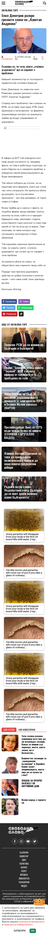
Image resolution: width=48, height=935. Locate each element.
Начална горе (10, 10)
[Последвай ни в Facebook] (14, 841)
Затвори (20, 930)
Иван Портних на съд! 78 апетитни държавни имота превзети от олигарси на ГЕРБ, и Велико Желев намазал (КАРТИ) (23, 400)
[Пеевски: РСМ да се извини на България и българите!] (24, 340)
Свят (24, 860)
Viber (26, 301)
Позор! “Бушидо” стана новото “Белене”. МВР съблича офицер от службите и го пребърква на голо (23, 373)
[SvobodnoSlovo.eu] (23, 831)
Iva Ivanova (7, 58)
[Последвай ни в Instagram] (21, 841)
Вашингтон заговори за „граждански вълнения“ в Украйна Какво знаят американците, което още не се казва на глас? (34, 766)
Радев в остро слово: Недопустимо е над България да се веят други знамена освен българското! (23, 492)
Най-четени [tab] (9, 729)
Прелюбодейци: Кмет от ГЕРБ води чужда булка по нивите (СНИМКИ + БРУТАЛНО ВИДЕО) (23, 432)
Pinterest (11, 314)
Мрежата (24, 874)
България (24, 852)
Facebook (11, 301)
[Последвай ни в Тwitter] (34, 841)
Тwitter (10, 307)
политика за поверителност (18, 924)
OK (33, 930)
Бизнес (24, 867)
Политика (24, 863)
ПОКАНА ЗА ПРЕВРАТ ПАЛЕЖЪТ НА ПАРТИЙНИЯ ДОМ (32, 783)
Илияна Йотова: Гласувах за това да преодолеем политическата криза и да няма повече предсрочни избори (22, 460)
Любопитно (24, 878)
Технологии (24, 882)
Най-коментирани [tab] (27, 729)
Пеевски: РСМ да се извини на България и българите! (23, 346)
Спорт (24, 871)
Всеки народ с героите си (34, 801)
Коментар (24, 856)
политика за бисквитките (31, 921)
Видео (24, 885)
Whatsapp (26, 307)
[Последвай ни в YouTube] (28, 841)
